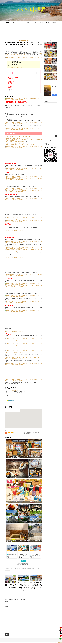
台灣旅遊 (40, 22)
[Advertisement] (31, 31)
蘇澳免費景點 (30, 568)
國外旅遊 (27, 22)
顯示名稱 (6, 601)
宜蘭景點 (11, 568)
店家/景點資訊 (10, 89)
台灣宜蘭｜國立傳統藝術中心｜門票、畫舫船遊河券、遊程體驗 (19, 136)
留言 (5, 618)
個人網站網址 (7, 611)
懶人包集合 (48, 22)
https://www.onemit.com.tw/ (16, 67)
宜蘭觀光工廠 (20, 568)
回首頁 (7, 22)
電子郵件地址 (7, 606)
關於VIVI (54, 22)
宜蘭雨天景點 (25, 568)
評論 (8, 92)
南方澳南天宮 (22, 54)
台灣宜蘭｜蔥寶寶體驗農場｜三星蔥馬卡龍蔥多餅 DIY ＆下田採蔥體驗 (20, 144)
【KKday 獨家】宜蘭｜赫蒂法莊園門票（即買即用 (16, 141)
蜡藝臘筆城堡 (9, 54)
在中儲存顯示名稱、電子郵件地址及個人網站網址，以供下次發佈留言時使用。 (18, 617)
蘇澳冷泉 (34, 568)
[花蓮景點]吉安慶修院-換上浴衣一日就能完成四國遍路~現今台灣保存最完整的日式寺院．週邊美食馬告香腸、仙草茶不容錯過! (36, 585)
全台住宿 (13, 22)
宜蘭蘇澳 (15, 568)
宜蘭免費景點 (7, 568)
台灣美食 (20, 22)
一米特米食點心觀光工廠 (15, 390)
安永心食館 (15, 54)
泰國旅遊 (33, 22)
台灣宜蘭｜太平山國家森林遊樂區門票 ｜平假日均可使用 (17, 138)
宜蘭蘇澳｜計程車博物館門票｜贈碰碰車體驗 (15, 143)
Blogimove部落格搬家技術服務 (57, 642)
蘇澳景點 (38, 568)
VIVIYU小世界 (31, 9)
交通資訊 (9, 90)
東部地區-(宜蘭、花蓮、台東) (23, 40)
